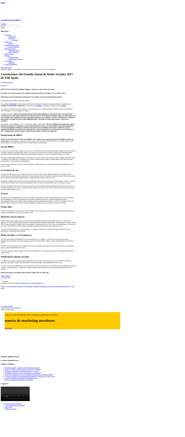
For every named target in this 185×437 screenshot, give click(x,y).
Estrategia (15, 40)
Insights (10, 43)
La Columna (8, 61)
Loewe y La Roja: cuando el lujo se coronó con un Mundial (23, 369)
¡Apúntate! (9, 328)
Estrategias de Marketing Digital (43, 286)
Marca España (9, 54)
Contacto (3, 24)
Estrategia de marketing (25, 286)
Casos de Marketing (11, 64)
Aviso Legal (8, 407)
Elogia (64, 105)
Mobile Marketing (13, 50)
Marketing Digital (10, 49)
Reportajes (11, 38)
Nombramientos (13, 57)
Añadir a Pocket (6, 276)
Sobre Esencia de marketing (13, 404)
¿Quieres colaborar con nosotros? (15, 405)
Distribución (12, 37)
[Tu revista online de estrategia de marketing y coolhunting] (13, 16)
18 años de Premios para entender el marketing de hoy (21, 378)
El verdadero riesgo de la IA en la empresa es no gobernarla (23, 373)
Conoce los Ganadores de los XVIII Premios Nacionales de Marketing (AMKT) (29, 375)
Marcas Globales (13, 47)
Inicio (9, 69)
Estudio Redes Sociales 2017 (62, 286)
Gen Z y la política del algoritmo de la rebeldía (19, 380)
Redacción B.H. (8, 82)
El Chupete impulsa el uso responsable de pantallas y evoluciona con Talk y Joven (30, 376)
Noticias (7, 56)
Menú (3, 3)
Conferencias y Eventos (15, 59)
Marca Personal (13, 52)
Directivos (11, 62)
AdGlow (39, 105)
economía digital (12, 286)
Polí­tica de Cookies (10, 409)
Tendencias (8, 42)
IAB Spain (12, 104)
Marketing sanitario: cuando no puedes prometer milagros (22, 368)
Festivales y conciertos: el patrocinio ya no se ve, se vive (22, 371)
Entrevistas (8, 35)
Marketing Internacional (12, 45)
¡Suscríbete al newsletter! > (11, 20)
